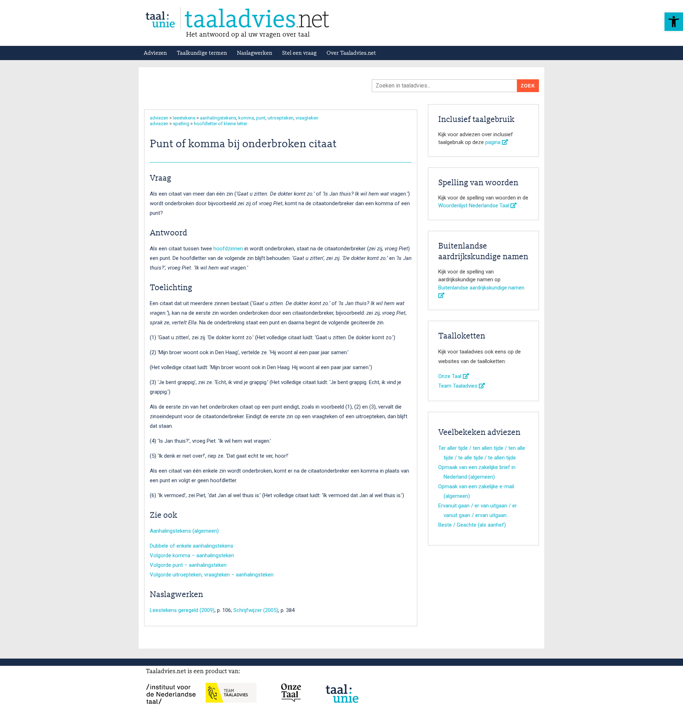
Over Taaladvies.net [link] (351, 53)
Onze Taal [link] (450, 376)
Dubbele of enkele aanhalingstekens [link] (191, 546)
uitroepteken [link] (280, 118)
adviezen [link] (159, 118)
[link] (674, 21)
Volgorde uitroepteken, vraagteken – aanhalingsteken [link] (212, 574)
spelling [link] (181, 123)
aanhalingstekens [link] (218, 118)
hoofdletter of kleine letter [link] (220, 123)
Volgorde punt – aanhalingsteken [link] (188, 565)
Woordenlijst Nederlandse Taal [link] (474, 205)
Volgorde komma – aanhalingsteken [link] (192, 555)
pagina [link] (493, 142)
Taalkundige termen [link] (202, 53)
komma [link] (246, 118)
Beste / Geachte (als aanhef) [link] (472, 525)
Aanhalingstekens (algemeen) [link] (184, 531)
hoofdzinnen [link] (228, 248)
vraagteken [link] (307, 118)
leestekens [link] (184, 118)
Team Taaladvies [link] (458, 386)
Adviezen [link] (155, 53)
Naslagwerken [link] (254, 53)
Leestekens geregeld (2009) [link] (182, 610)
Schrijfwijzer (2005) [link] (255, 610)
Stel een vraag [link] (299, 53)
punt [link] (260, 118)
